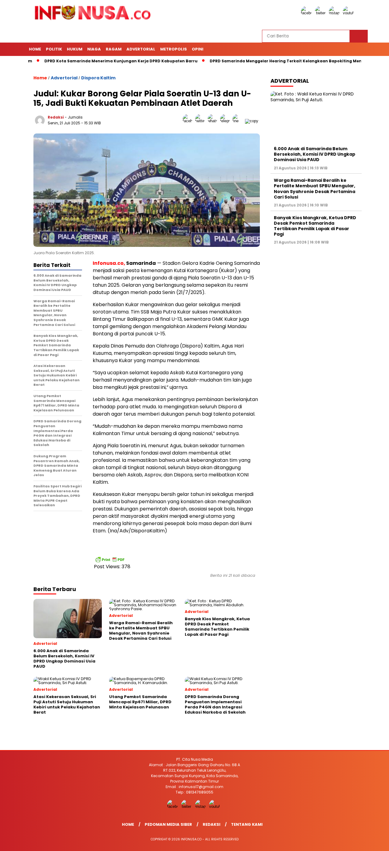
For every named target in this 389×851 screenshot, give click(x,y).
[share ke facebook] (189, 121)
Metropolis (173, 49)
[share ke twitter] (201, 121)
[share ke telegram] (226, 121)
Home (35, 49)
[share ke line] (238, 121)
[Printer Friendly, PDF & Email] (110, 559)
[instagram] (335, 13)
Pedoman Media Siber (168, 824)
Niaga (94, 49)
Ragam (114, 49)
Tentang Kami (247, 824)
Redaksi (211, 824)
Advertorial (140, 49)
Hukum (74, 49)
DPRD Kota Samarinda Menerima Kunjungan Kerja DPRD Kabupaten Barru (102, 61)
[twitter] (321, 13)
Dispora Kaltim (98, 78)
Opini (197, 49)
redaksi (56, 117)
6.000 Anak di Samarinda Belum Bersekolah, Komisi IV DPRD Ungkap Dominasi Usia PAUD (314, 154)
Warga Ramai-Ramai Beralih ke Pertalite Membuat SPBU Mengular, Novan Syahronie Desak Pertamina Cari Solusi (314, 188)
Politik (54, 49)
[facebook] (307, 13)
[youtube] (349, 13)
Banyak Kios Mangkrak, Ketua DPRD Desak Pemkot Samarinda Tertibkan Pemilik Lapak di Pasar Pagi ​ (315, 226)
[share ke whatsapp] (214, 121)
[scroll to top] (372, 842)
